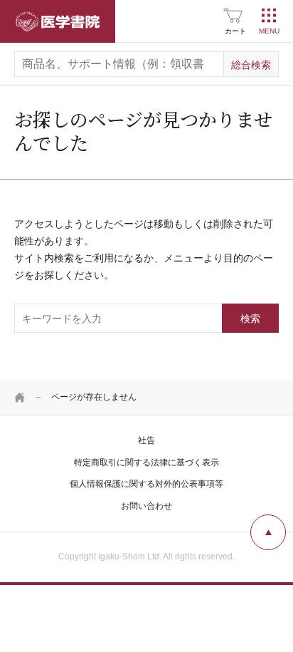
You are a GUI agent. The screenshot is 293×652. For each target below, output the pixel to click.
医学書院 (57, 21)
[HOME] (20, 397)
